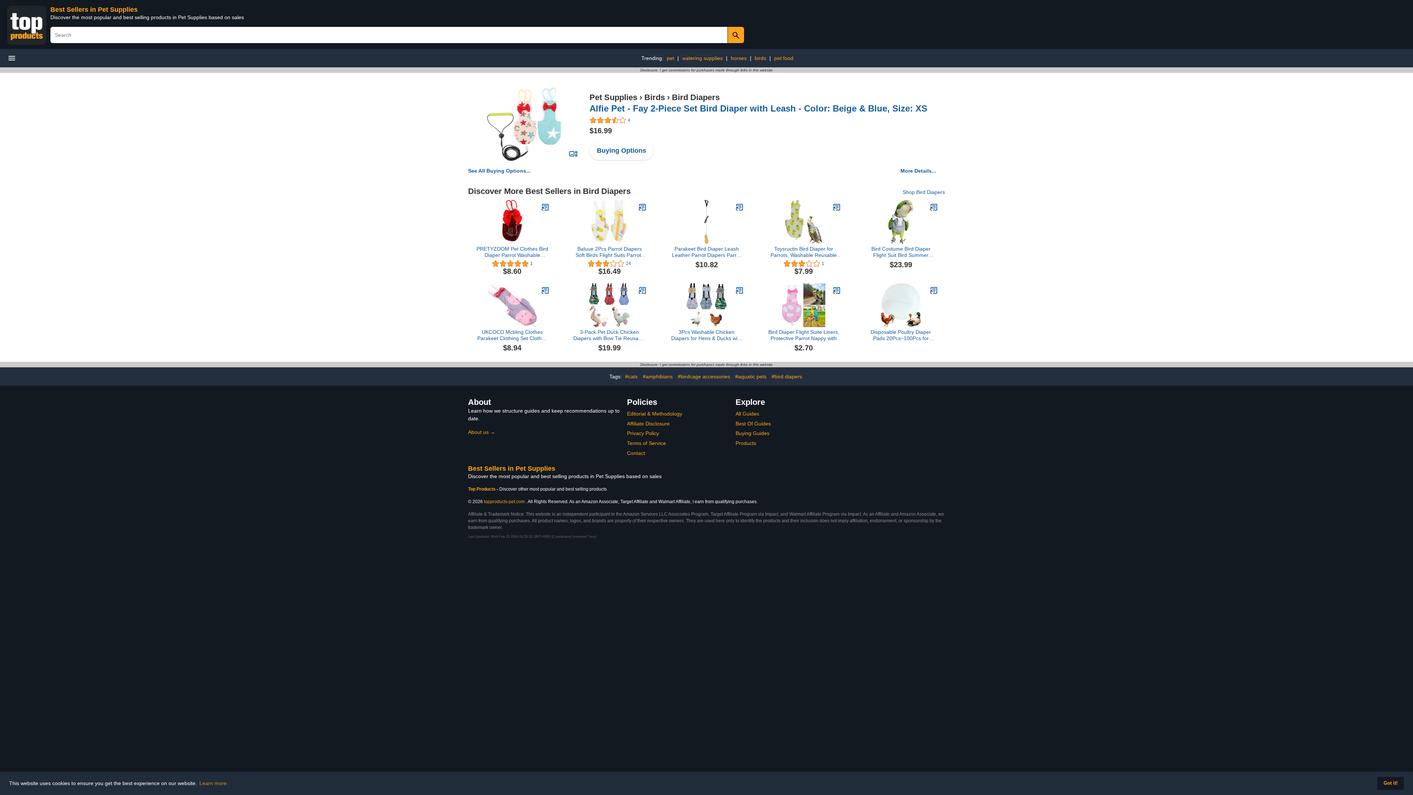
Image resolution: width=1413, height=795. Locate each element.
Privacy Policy (643, 433)
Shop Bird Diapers (924, 192)
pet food (783, 58)
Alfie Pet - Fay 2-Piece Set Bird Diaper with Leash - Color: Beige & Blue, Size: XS (758, 108)
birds (760, 58)
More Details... (918, 171)
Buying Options (621, 150)
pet (670, 58)
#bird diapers (787, 376)
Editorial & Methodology (654, 414)
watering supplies (702, 58)
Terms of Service (646, 443)
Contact (636, 453)
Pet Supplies (613, 97)
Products (746, 443)
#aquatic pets (750, 376)
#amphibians (658, 376)
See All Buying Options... (499, 171)
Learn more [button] (213, 783)
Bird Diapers (696, 97)
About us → (481, 432)
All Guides (747, 414)
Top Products (482, 489)
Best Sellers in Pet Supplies (94, 9)
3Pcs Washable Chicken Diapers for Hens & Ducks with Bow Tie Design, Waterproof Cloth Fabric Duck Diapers (706, 335)
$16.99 (600, 131)
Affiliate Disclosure (648, 424)
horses (739, 58)
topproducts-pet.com (504, 501)
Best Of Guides (753, 424)
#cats (631, 376)
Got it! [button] (1391, 783)
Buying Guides (752, 433)
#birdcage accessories (704, 376)
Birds (654, 97)
